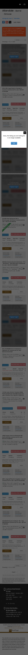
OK (14, 143)
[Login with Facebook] (3, 23)
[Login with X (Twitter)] (10, 23)
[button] (6, 603)
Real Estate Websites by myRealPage (14, 628)
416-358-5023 (18, 82)
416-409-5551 (6, 82)
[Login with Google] (7, 23)
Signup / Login (14, 56)
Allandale (17, 18)
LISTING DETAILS (6, 75)
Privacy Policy (16, 626)
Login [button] (17, 22)
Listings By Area (7, 18)
